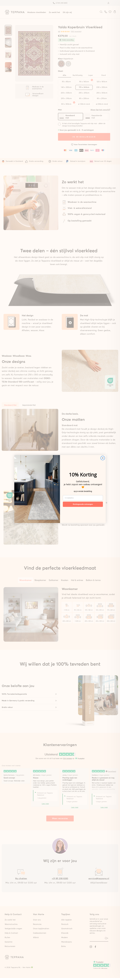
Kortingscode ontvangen (83, 504)
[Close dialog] (103, 458)
